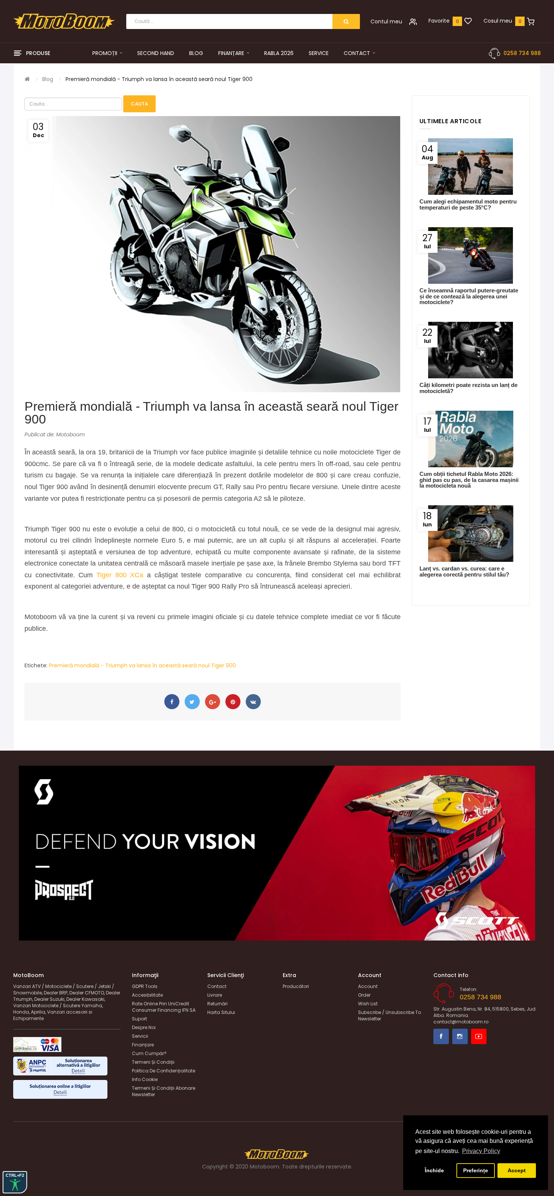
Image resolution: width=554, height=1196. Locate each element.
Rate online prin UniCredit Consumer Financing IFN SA (164, 1006)
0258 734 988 (522, 53)
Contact (216, 986)
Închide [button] (434, 1170)
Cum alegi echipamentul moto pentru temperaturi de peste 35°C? (468, 204)
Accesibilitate (147, 995)
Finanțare (143, 1045)
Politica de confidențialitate (163, 1071)
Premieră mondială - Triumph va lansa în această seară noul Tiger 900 (159, 79)
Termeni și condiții (153, 1062)
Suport (139, 1019)
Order (364, 995)
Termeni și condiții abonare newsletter (163, 1091)
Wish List (368, 1003)
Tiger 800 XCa (119, 575)
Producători (296, 986)
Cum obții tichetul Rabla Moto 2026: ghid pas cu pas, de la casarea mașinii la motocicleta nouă (469, 480)
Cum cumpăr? (149, 1053)
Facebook (441, 1036)
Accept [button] (517, 1170)
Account (368, 986)
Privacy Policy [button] (481, 1151)
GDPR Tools (145, 986)
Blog (47, 79)
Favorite (439, 20)
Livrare (214, 995)
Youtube (479, 1036)
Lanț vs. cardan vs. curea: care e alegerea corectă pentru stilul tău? (464, 571)
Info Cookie (145, 1079)
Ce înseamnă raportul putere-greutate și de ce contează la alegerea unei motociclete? (468, 296)
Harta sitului (221, 1012)
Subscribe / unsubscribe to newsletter (389, 1015)
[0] (468, 21)
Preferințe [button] (475, 1170)
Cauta (139, 103)
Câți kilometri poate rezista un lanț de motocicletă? (468, 388)
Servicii (140, 1036)
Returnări (217, 1003)
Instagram (460, 1036)
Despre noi (144, 1027)
